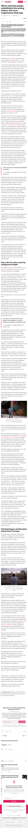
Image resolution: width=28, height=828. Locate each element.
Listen (25, 18)
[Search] (25, 761)
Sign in (25, 1)
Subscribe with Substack (15, 806)
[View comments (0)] (7, 22)
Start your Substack (10, 822)
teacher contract (11, 111)
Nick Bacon (9, 770)
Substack (8, 825)
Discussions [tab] (11, 761)
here (2, 31)
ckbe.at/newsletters (6, 26)
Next (24, 735)
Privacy (15, 817)
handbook (12, 58)
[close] (24, 780)
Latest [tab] (6, 761)
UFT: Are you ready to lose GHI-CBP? (9, 765)
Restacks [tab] (10, 744)
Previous (5, 735)
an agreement (20, 621)
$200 (6, 70)
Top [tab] (2, 761)
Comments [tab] (4, 744)
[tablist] (6, 745)
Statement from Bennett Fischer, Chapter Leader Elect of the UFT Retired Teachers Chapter (10, 777)
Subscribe (20, 1)
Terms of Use (20, 809)
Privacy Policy (14, 811)
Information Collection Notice (16, 810)
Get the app (20, 822)
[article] (14, 768)
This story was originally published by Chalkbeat (12, 24)
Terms (19, 817)
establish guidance (6, 624)
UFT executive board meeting (14, 125)
